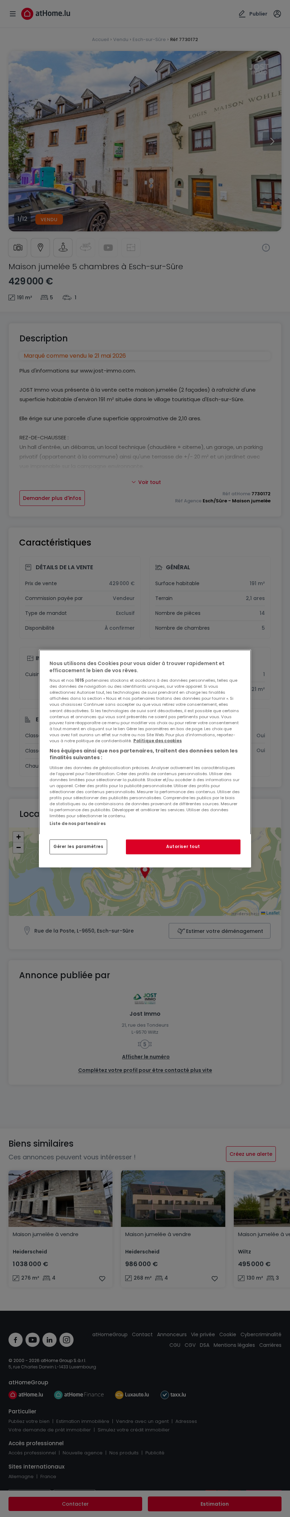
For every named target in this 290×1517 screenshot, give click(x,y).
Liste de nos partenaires (78, 823)
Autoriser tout (183, 846)
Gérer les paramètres (78, 846)
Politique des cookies (157, 741)
